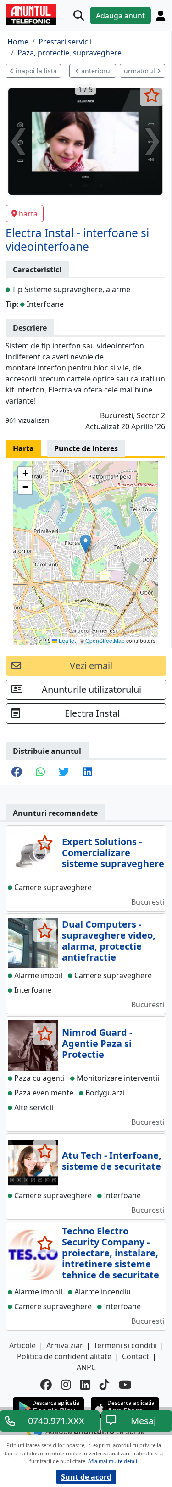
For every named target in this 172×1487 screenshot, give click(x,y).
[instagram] (66, 1384)
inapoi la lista (35, 70)
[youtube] (125, 1384)
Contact (135, 1356)
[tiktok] (105, 1384)
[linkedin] (85, 1384)
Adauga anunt (120, 16)
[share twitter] (64, 772)
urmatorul (140, 70)
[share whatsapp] (40, 772)
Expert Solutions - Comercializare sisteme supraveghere (113, 852)
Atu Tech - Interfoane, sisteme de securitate (111, 1160)
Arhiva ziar (64, 1345)
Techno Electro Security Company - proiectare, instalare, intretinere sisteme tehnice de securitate (110, 1253)
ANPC (86, 1367)
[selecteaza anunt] (151, 95)
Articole (22, 1345)
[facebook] (46, 1384)
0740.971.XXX (56, 1421)
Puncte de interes (86, 448)
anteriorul (95, 70)
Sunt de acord (86, 1477)
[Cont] (160, 15)
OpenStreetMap (105, 640)
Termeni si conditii (125, 1345)
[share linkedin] (87, 772)
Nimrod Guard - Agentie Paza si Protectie (97, 1043)
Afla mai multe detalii (113, 1461)
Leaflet (66, 640)
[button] (85, 543)
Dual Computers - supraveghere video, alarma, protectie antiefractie (108, 940)
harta (28, 214)
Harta (23, 448)
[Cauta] (78, 15)
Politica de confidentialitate (64, 1356)
